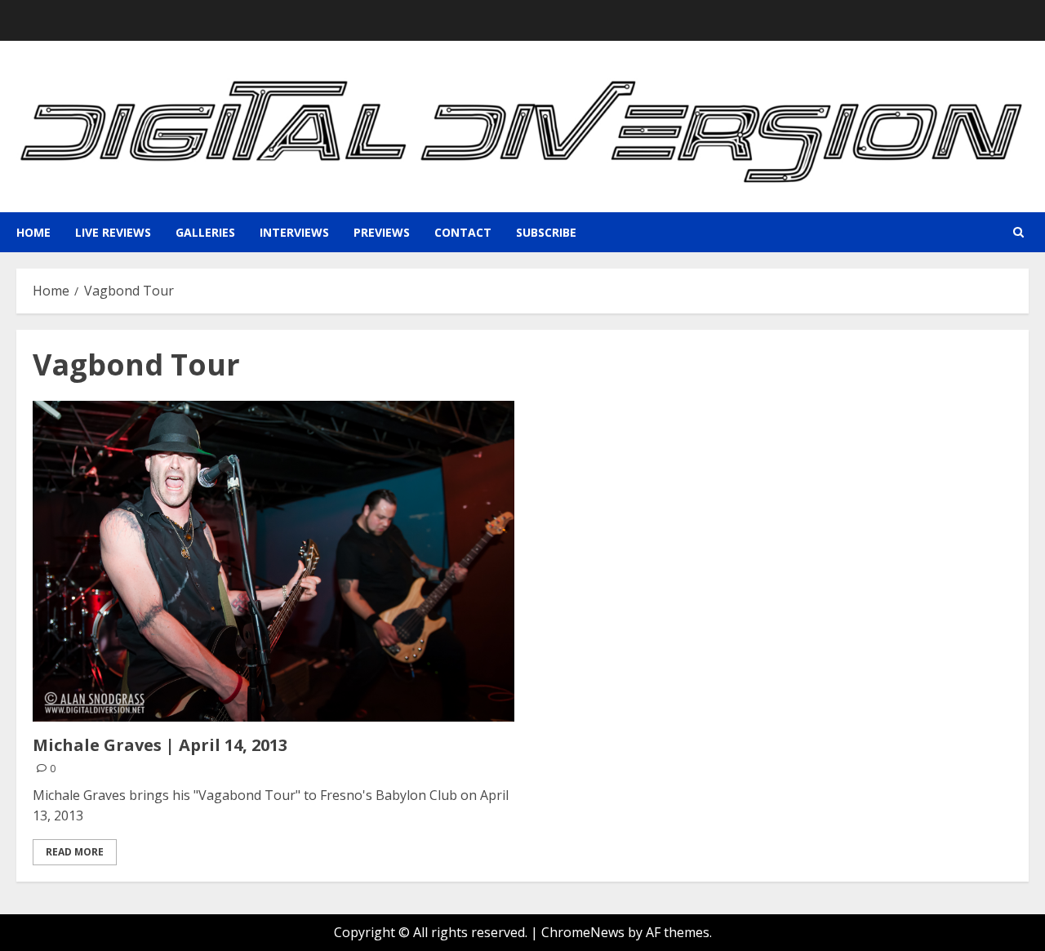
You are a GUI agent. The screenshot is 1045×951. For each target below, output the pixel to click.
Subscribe (546, 232)
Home (33, 232)
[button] (1018, 232)
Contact (462, 232)
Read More (75, 852)
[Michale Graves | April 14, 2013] (273, 561)
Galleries (205, 232)
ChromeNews (583, 932)
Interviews (294, 232)
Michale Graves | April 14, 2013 (160, 745)
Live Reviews (113, 232)
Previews (382, 232)
